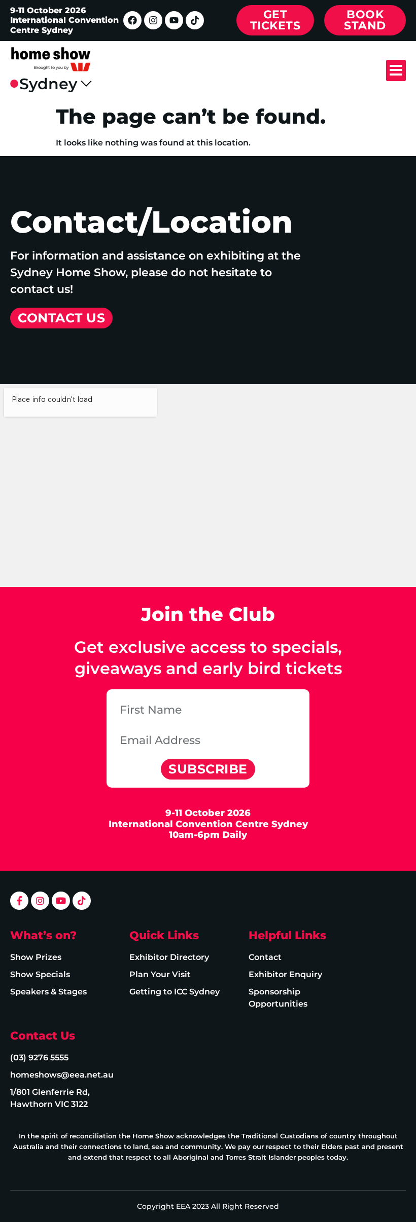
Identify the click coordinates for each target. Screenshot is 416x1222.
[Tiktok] (195, 20)
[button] (396, 70)
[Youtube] (174, 20)
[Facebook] (132, 20)
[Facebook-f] (19, 901)
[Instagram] (153, 20)
